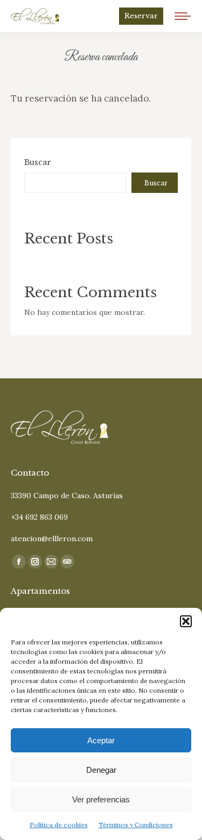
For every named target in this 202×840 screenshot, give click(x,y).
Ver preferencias (101, 799)
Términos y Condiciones (136, 825)
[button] (185, 621)
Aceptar (101, 740)
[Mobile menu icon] (182, 16)
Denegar (101, 769)
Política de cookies (59, 825)
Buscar (37, 162)
